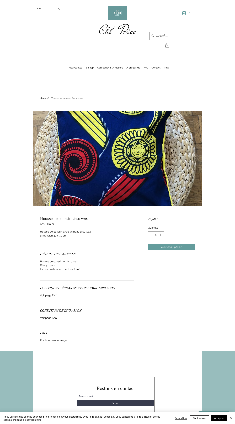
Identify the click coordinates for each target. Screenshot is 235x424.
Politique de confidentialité (27, 419)
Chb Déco (117, 31)
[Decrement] (150, 235)
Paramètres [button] (181, 418)
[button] (167, 45)
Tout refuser (199, 418)
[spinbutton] (156, 235)
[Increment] (161, 235)
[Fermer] (231, 418)
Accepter (219, 418)
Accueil (44, 98)
